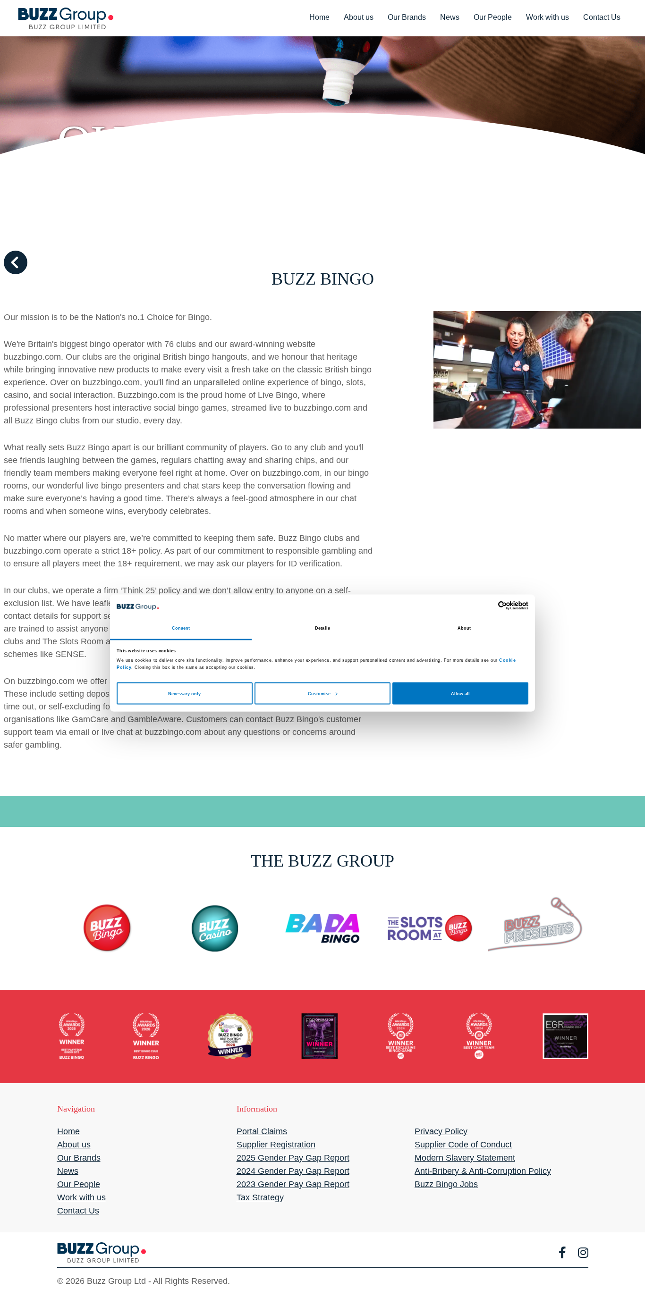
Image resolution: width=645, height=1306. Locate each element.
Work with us (547, 17)
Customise (319, 693)
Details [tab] (322, 628)
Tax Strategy (260, 1197)
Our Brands (407, 17)
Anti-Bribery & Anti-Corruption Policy (483, 1171)
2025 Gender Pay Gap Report (293, 1158)
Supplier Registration (276, 1144)
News (449, 17)
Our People (493, 17)
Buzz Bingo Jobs (446, 1184)
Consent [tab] (181, 628)
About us (358, 17)
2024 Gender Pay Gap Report (293, 1171)
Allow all (460, 693)
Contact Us (601, 17)
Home (319, 17)
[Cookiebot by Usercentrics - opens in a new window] (487, 605)
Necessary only (184, 693)
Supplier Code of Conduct (463, 1144)
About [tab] (464, 628)
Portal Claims (262, 1131)
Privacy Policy (441, 1131)
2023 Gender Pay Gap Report (293, 1184)
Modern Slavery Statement (465, 1158)
